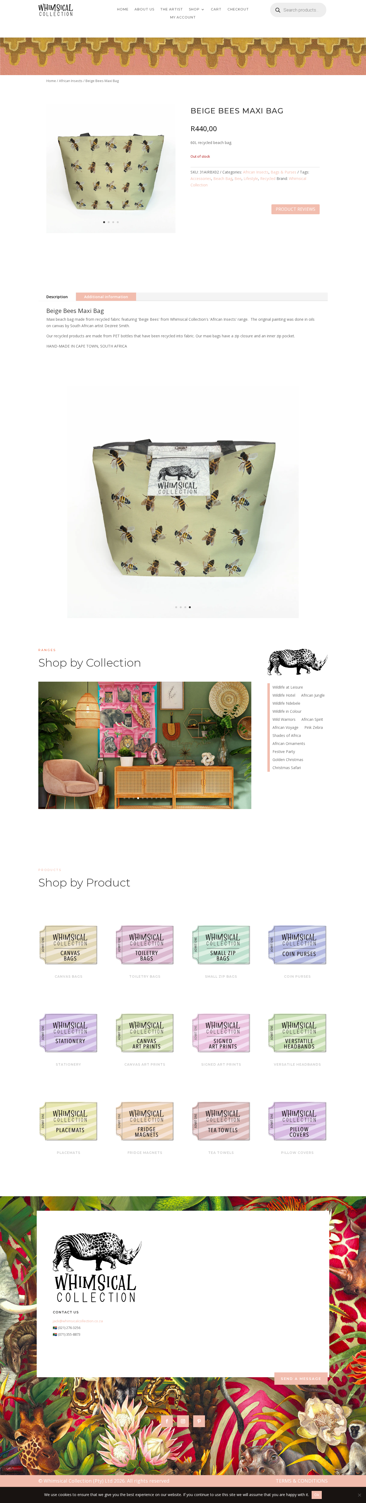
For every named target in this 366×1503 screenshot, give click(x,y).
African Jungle (313, 695)
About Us (144, 9)
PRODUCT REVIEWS (295, 209)
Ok (316, 1495)
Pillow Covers (297, 1153)
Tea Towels (221, 1153)
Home (123, 9)
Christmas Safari (286, 768)
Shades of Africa (286, 736)
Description (57, 296)
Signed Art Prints (221, 1064)
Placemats (68, 1153)
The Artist (171, 9)
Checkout (238, 9)
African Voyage (285, 728)
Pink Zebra (313, 728)
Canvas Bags (69, 976)
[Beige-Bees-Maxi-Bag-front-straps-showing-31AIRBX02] (110, 231)
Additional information (106, 296)
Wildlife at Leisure (287, 687)
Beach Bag (222, 178)
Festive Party (283, 752)
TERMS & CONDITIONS (302, 1481)
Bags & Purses (283, 172)
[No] (359, 1495)
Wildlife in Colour (286, 712)
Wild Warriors (284, 720)
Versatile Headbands (297, 1064)
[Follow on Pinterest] (199, 1421)
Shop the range (193, 753)
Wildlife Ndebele (286, 703)
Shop (194, 9)
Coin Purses (297, 976)
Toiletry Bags (144, 976)
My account (183, 17)
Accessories (201, 178)
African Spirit (312, 720)
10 (165, 798)
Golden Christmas (287, 760)
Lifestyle (251, 178)
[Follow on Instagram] (183, 1421)
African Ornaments (288, 744)
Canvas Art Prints (144, 1064)
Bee (237, 178)
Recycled (267, 178)
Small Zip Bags (221, 976)
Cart (216, 9)
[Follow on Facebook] (167, 1421)
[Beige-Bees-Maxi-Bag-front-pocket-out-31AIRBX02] (183, 616)
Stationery (68, 1064)
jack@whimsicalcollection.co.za (78, 1321)
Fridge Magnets (145, 1153)
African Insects (71, 80)
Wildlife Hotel (145, 736)
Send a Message (301, 1378)
